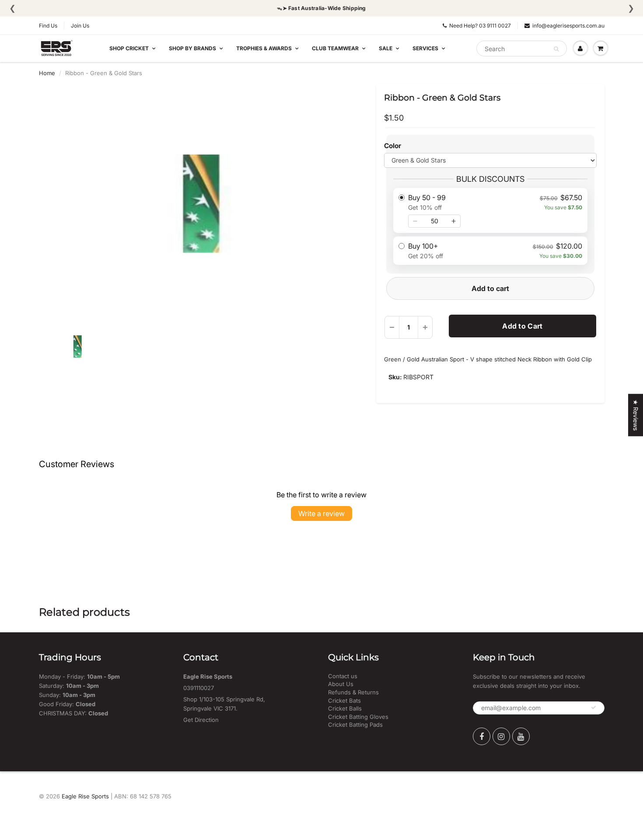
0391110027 (198, 687)
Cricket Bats (344, 700)
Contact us (342, 676)
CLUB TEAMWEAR (335, 48)
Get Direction (201, 719)
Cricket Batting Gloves (358, 716)
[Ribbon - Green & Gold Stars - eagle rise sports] (201, 203)
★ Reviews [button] (636, 414)
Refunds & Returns (353, 692)
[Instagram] (501, 736)
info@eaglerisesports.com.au (568, 25)
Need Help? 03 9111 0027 (480, 25)
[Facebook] (481, 736)
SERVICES (425, 48)
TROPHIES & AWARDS (264, 48)
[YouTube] (521, 736)
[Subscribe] (594, 707)
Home (47, 72)
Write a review (321, 513)
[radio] (490, 210)
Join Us (80, 25)
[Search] (556, 49)
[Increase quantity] (453, 221)
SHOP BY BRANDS (192, 48)
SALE (385, 48)
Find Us (48, 25)
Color (392, 146)
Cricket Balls (345, 708)
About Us (340, 683)
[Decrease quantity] (415, 221)
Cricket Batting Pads (355, 724)
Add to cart (490, 288)
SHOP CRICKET (129, 48)
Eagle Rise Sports (85, 796)
